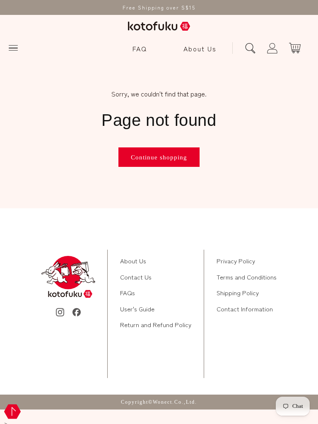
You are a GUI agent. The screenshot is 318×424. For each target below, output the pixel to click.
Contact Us (136, 276)
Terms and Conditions (247, 276)
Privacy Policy (236, 260)
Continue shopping (159, 157)
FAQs (127, 292)
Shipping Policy (238, 292)
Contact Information (245, 308)
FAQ (139, 48)
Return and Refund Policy (155, 324)
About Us (200, 48)
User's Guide (137, 308)
